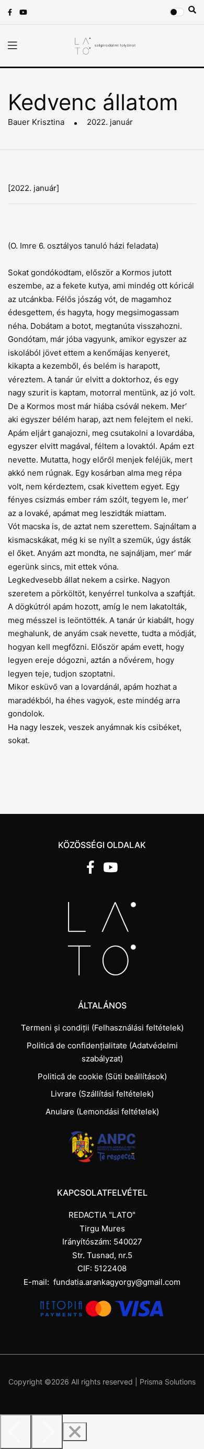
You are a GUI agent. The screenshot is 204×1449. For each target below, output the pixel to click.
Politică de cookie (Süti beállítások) (102, 1076)
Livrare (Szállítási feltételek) (102, 1094)
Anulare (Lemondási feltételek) (102, 1112)
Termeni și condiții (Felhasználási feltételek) (102, 1028)
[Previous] (15, 1431)
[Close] (75, 1431)
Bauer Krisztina (36, 122)
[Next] (47, 1431)
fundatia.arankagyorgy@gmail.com (116, 1282)
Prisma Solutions (168, 1381)
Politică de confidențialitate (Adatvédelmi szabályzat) (102, 1052)
